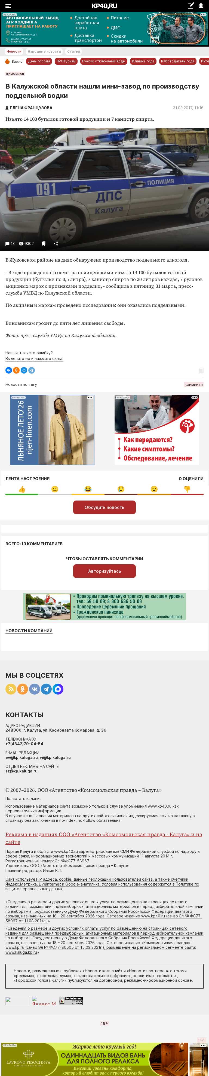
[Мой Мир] (24, 370)
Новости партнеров (148, 970)
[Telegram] (31, 370)
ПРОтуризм (66, 61)
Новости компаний (29, 630)
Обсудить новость (104, 507)
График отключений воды (103, 61)
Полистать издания (23, 798)
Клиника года (143, 61)
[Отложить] (43, 243)
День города (39, 61)
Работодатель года (178, 61)
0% (22, 489)
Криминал (15, 74)
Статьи (73, 51)
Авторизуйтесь (104, 571)
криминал (194, 384)
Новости (14, 51)
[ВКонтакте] (8, 370)
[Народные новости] (191, 5)
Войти (201, 6)
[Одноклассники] (16, 370)
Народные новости (44, 51)
